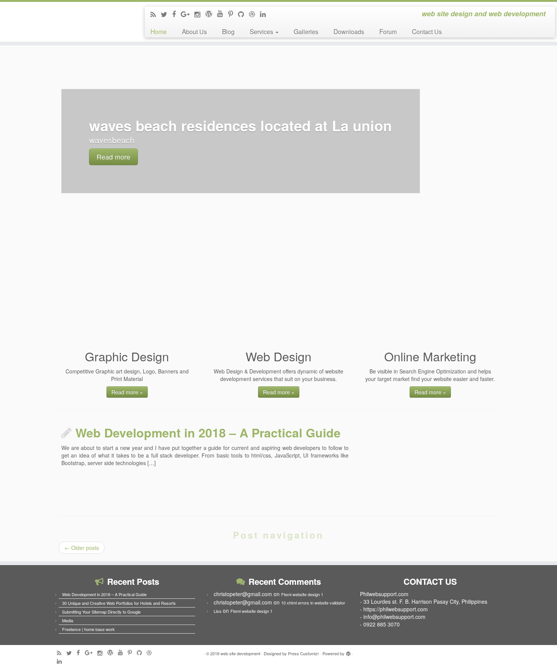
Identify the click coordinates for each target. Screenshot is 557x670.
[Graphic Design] (127, 296)
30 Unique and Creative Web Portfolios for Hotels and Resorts (119, 603)
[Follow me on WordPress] (211, 13)
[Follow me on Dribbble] (254, 14)
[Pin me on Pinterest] (233, 14)
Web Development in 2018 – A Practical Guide (208, 432)
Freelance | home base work (88, 629)
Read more (113, 156)
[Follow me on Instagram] (199, 14)
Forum (388, 31)
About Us (194, 31)
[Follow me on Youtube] (222, 13)
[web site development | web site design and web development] (64, 18)
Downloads (348, 31)
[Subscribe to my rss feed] (155, 14)
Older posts (81, 547)
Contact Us (427, 31)
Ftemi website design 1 (302, 594)
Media (67, 620)
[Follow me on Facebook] (176, 14)
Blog (228, 31)
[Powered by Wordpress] (348, 651)
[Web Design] (278, 296)
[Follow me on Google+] (187, 14)
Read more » (127, 392)
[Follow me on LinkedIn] (265, 14)
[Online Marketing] (430, 296)
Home (158, 31)
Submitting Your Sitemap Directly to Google (101, 612)
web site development (240, 653)
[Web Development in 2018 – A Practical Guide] (430, 467)
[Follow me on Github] (243, 14)
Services (262, 31)
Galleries (306, 31)
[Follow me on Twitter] (166, 14)
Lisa (217, 611)
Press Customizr (303, 653)
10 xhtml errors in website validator (313, 603)
